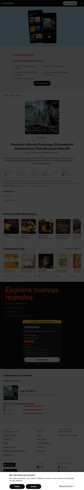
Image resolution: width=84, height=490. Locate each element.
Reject (17, 486)
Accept (33, 486)
